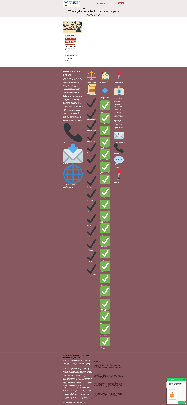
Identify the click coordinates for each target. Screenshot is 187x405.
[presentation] (72, 27)
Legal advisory (68, 36)
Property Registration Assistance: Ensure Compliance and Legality (71, 48)
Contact (105, 3)
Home (97, 3)
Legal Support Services (70, 39)
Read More (67, 60)
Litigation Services (69, 42)
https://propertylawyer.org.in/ (71, 184)
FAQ (110, 3)
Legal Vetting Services (70, 41)
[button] (184, 379)
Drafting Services (69, 35)
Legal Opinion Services (70, 38)
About (101, 3)
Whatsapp (121, 3)
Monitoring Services (69, 44)
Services (114, 3)
